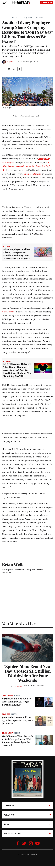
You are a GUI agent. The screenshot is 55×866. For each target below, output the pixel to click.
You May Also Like (19, 623)
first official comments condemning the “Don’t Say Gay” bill (26, 166)
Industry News (26, 17)
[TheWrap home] (20, 2)
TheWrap (9, 805)
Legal (7, 824)
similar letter (8, 311)
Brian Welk (11, 62)
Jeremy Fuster (18, 686)
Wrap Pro (9, 815)
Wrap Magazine (12, 834)
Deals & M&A (7, 695)
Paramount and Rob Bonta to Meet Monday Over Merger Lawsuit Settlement (16, 701)
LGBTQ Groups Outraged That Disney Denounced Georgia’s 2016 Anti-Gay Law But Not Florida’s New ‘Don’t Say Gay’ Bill (17, 370)
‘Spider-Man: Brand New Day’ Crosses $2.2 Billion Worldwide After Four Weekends (27, 673)
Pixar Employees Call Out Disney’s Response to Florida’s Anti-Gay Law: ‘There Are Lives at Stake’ (17, 254)
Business (39, 17)
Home (14, 17)
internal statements (32, 173)
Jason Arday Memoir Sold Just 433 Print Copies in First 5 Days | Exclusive (17, 720)
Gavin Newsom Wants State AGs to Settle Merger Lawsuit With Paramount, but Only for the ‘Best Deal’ (17, 741)
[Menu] (5, 2)
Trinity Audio (25, 116)
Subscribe (46, 2)
